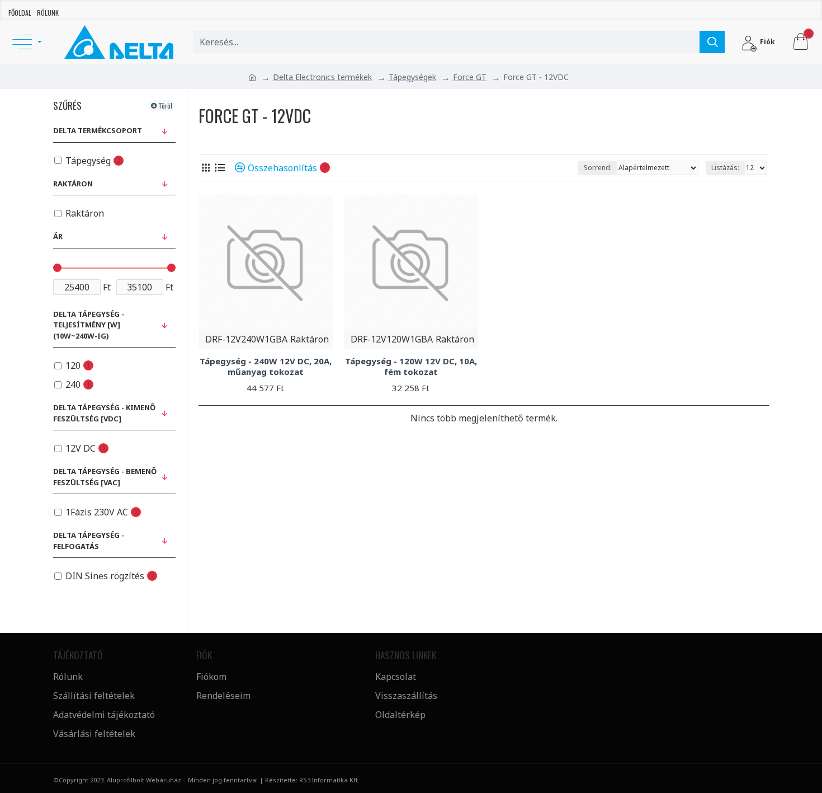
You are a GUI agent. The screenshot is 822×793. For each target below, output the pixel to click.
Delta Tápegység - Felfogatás (88, 540)
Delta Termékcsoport (97, 130)
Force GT (469, 77)
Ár (58, 236)
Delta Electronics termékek (322, 77)
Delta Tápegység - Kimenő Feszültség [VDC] (104, 413)
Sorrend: (598, 167)
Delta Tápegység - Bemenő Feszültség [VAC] (105, 476)
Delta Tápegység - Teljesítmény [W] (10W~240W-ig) (88, 325)
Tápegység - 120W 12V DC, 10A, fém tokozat (411, 367)
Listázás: (725, 167)
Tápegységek (412, 77)
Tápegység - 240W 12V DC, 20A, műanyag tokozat (266, 367)
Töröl (165, 105)
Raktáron (73, 184)
